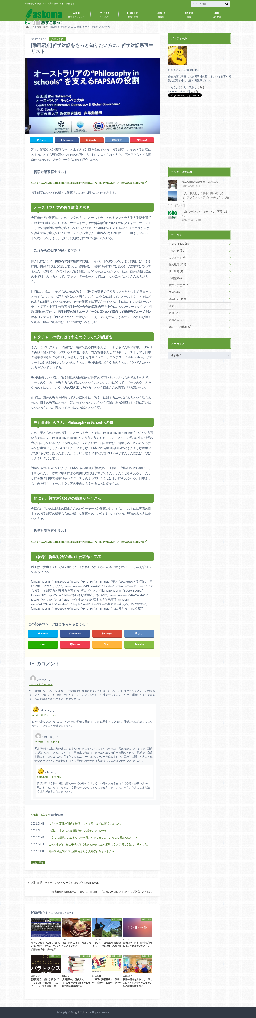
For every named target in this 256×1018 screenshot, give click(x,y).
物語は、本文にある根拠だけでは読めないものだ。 (79, 830)
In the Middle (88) (179, 243)
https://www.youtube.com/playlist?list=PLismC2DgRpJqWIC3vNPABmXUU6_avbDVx (87, 182)
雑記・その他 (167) (180, 326)
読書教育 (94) (176, 319)
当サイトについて (76, 14)
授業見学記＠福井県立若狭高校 (200, 182)
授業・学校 (132, 14)
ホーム (31, 27)
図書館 (161, 14)
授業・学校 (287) (179, 285)
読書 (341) (175, 312)
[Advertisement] (199, 132)
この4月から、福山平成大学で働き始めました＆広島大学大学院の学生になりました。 (99, 844)
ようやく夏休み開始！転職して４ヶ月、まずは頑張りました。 (85, 823)
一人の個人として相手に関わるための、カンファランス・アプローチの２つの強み (205, 197)
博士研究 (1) (176, 271)
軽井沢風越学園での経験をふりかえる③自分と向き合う (81, 851)
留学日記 (217, 14)
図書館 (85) (175, 278)
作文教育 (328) (177, 264)
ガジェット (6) (177, 257)
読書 (188, 14)
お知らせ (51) (176, 250)
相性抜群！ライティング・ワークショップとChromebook (65, 882)
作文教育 (104, 14)
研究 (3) (173, 305)
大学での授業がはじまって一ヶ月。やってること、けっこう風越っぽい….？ (93, 837)
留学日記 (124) (177, 299)
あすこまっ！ (82, 1012)
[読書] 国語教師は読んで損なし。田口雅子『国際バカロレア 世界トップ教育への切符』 (102, 891)
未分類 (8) (174, 292)
